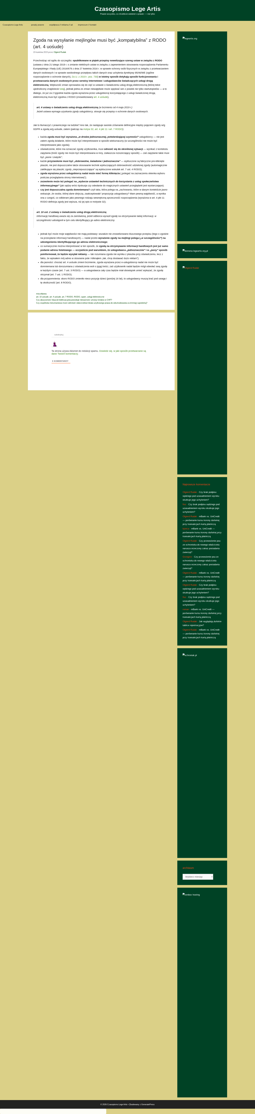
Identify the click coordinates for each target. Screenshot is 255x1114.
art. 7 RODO (67, 297)
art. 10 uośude (42, 297)
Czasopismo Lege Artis (128, 8)
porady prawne (37, 25)
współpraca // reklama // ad (61, 25)
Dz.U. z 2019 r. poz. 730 (84, 76)
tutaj (62, 89)
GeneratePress (148, 1104)
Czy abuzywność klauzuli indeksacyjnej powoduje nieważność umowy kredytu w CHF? (74, 300)
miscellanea (41, 294)
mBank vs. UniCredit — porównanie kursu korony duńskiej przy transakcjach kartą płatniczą (201, 520)
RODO (77, 297)
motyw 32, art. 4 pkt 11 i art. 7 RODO (102, 129)
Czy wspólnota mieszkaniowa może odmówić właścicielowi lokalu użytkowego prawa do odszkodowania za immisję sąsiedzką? (91, 303)
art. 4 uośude (101, 97)
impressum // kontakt (87, 25)
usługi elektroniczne (95, 297)
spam (83, 297)
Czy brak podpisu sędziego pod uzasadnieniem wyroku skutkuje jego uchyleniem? (201, 496)
